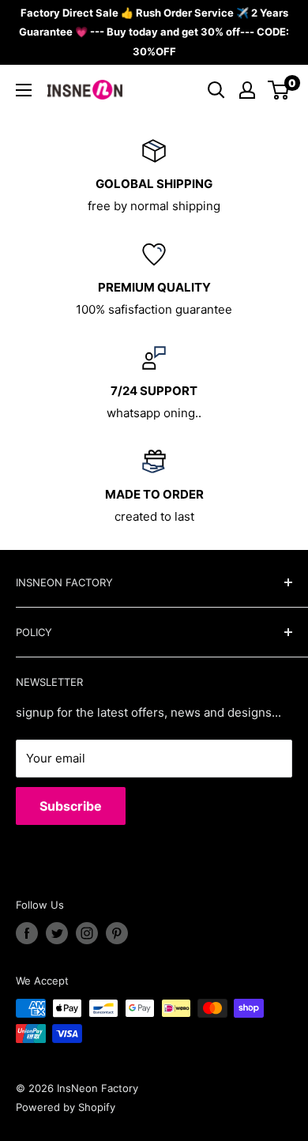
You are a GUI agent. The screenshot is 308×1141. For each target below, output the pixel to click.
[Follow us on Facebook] (27, 933)
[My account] (247, 90)
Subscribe (70, 806)
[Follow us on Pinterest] (117, 933)
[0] (279, 90)
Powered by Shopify (65, 1107)
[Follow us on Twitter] (57, 933)
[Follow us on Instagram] (87, 933)
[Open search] (216, 90)
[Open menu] (24, 90)
